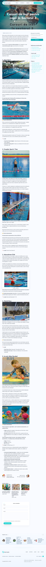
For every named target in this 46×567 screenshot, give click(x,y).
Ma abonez (37, 39)
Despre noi (40, 556)
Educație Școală (8, 537)
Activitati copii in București (36, 48)
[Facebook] (43, 556)
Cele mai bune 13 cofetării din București (41, 541)
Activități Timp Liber (19, 537)
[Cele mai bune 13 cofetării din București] (35, 540)
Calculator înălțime (18, 556)
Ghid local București (35, 47)
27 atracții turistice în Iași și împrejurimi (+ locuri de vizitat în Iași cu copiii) (19, 541)
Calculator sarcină (5, 556)
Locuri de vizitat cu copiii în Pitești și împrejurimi (24, 492)
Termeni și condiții (38, 560)
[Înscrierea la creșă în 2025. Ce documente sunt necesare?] (25, 540)
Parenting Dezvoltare (28, 538)
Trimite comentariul (7, 523)
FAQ (37, 556)
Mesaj (5, 511)
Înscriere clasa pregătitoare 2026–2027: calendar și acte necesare (8, 541)
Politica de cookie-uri (28, 561)
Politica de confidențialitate (29, 560)
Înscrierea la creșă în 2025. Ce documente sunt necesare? (30, 541)
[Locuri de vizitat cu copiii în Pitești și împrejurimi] (25, 487)
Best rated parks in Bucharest (37, 69)
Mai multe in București (35, 56)
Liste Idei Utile (40, 538)
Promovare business (37, 2)
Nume (5, 504)
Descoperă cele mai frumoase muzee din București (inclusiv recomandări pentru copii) (15, 493)
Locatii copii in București (36, 50)
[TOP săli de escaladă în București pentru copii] (6, 487)
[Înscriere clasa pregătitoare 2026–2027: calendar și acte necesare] (3, 540)
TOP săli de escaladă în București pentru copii (6, 492)
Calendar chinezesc (11, 556)
